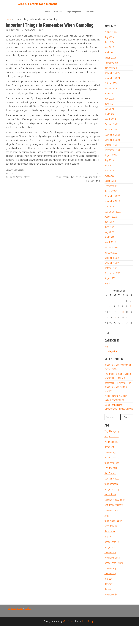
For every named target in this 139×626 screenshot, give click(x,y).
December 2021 (112, 257)
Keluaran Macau (112, 478)
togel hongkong (112, 462)
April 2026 (109, 52)
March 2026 (110, 57)
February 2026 (111, 62)
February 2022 (111, 247)
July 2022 (109, 221)
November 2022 (112, 201)
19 (114, 317)
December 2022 (112, 196)
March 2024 (110, 119)
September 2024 (113, 88)
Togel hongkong (112, 431)
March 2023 (110, 180)
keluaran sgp (110, 452)
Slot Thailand (110, 473)
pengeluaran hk (112, 457)
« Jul (107, 333)
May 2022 (109, 232)
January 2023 (111, 191)
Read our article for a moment (37, 4)
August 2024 (111, 93)
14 (123, 312)
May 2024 (109, 109)
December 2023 (112, 134)
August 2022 (111, 216)
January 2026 (111, 67)
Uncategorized (19, 170)
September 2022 (113, 211)
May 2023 (109, 170)
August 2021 (111, 278)
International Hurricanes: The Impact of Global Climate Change (118, 386)
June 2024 (110, 103)
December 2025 (112, 73)
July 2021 (109, 283)
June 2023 (110, 165)
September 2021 (113, 273)
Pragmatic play (111, 441)
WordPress (68, 621)
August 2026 (111, 32)
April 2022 (109, 237)
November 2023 (112, 139)
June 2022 (110, 227)
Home (47, 11)
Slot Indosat (110, 494)
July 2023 (109, 160)
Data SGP (58, 11)
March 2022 (110, 242)
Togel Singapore (74, 11)
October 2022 (111, 206)
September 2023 (113, 150)
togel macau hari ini (113, 520)
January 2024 (111, 129)
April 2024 (109, 114)
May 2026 (109, 47)
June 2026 (110, 42)
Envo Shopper (88, 621)
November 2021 (112, 263)
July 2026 (109, 37)
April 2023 (109, 175)
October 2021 (111, 268)
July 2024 (109, 98)
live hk (28, 608)
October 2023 (111, 144)
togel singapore (15, 608)
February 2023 (111, 186)
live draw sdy (111, 594)
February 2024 (111, 124)
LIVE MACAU (111, 468)
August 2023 (111, 155)
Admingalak (30, 30)
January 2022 (111, 252)
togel (107, 346)
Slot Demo (90, 11)
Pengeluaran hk (112, 436)
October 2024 (111, 83)
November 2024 (112, 78)
